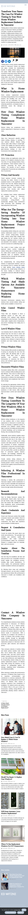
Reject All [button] (21, 912)
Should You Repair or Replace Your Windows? (11, 778)
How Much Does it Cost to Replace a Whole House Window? (10, 739)
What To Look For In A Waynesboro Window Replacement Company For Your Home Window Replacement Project (17, 885)
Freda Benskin (5, 45)
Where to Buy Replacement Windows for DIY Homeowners (12, 845)
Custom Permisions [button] (10, 912)
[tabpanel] (13, 53)
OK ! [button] (24, 909)
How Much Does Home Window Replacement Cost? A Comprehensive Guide (17, 876)
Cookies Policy (17, 909)
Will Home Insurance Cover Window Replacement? (10, 812)
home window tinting (18, 267)
